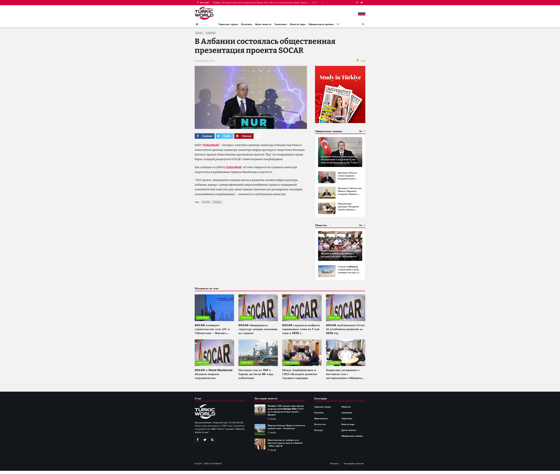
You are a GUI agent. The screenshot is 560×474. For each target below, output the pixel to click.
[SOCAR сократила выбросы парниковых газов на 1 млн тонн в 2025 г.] (302, 307)
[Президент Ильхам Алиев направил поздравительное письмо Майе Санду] (327, 177)
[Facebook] (357, 2)
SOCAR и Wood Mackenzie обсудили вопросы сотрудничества (214, 374)
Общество (346, 407)
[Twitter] (361, 2)
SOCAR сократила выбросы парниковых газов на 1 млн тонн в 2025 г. (301, 329)
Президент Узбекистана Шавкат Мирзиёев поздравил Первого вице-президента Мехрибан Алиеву (350, 194)
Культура (318, 430)
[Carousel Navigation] (324, 2)
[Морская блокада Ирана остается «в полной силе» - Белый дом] (259, 429)
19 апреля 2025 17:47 (204, 61)
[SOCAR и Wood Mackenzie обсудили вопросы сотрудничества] (214, 352)
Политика (319, 412)
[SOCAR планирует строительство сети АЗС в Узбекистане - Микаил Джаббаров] (214, 307)
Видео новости (321, 418)
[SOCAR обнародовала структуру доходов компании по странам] (258, 307)
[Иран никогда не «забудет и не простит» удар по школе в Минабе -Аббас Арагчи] (259, 444)
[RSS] (212, 439)
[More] (338, 24)
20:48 (273, 450)
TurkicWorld (210, 145)
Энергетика (246, 318)
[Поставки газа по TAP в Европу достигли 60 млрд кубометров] (258, 352)
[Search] (363, 24)
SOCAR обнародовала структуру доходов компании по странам (258, 329)
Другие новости (348, 430)
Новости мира (291, 363)
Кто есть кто (320, 424)
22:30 (273, 419)
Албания (210, 33)
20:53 (273, 432)
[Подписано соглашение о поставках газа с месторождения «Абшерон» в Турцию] (345, 352)
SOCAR (199, 33)
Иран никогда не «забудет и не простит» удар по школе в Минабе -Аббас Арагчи (285, 443)
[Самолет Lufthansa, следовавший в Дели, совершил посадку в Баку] (327, 271)
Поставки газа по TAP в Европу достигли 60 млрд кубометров (255, 374)
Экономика (202, 318)
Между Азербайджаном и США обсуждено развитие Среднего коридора (299, 374)
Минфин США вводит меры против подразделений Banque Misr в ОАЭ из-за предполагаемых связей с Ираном (260, 2)
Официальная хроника (352, 436)
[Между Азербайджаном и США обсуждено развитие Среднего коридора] (302, 352)
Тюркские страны (322, 407)
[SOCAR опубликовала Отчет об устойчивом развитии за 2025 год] (345, 307)
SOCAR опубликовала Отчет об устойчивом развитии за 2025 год (345, 329)
